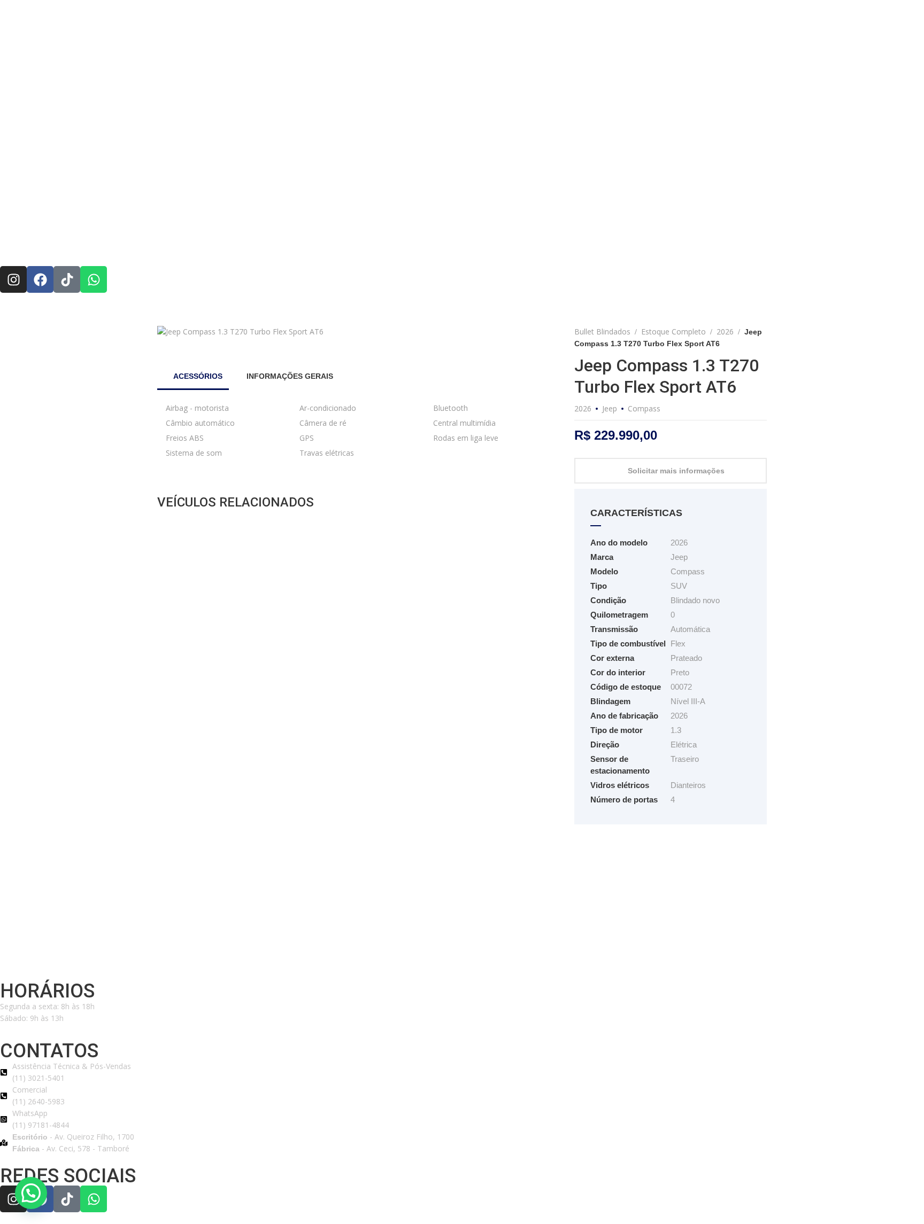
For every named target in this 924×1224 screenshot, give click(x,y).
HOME (284, 242)
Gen (260, 958)
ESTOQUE (498, 242)
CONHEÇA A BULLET (353, 242)
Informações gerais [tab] (288, 376)
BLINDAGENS (436, 242)
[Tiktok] (66, 279)
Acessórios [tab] (196, 376)
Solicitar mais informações (676, 470)
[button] (31, 1193)
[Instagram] (13, 279)
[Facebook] (40, 279)
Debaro (240, 958)
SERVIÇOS (554, 242)
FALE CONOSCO (622, 242)
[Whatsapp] (93, 279)
